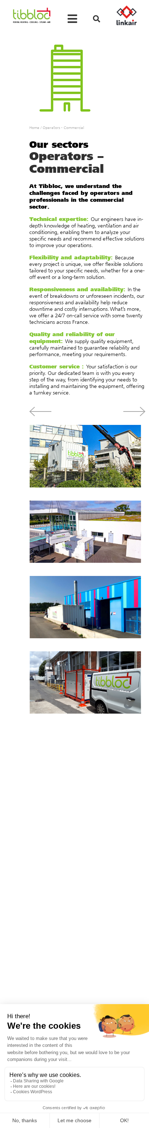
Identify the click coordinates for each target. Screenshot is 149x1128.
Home (34, 127)
